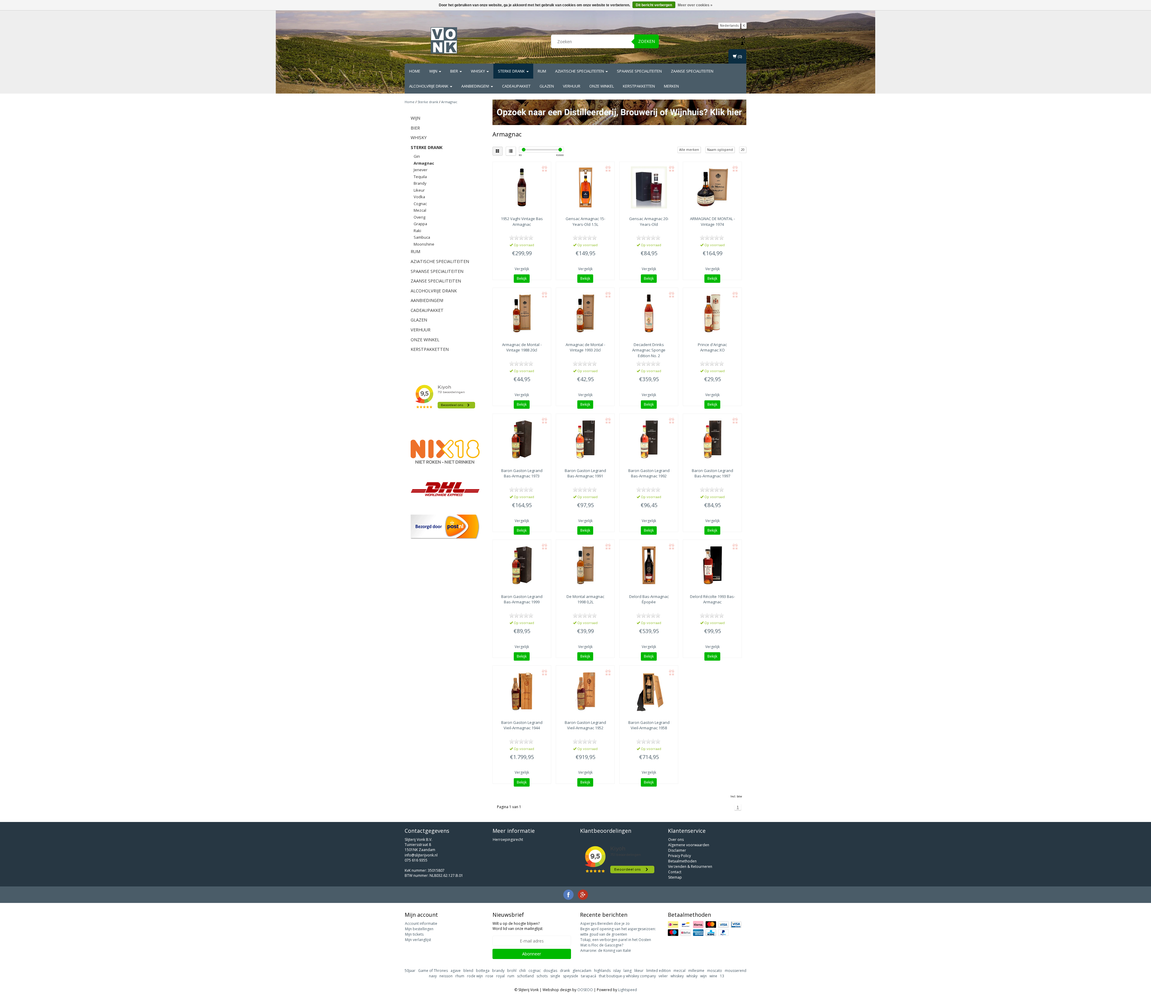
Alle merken (689, 149)
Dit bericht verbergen (654, 5)
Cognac (420, 203)
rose (489, 976)
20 (743, 149)
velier (663, 976)
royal (500, 976)
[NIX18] (445, 452)
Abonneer (531, 954)
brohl (511, 970)
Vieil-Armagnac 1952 (585, 725)
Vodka (419, 196)
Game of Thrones (433, 970)
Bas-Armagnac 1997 (712, 473)
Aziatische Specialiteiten (580, 71)
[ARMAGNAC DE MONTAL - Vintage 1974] (712, 187)
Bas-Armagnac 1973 (522, 473)
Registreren (731, 43)
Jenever (420, 169)
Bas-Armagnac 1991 (585, 473)
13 (722, 976)
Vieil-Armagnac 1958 (649, 725)
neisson (446, 976)
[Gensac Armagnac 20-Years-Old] (649, 187)
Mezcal (420, 210)
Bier (454, 71)
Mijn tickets (414, 934)
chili (522, 970)
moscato (714, 970)
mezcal (680, 970)
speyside (570, 976)
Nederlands (729, 25)
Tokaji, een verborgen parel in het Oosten (615, 939)
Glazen (547, 86)
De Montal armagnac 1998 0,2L (585, 599)
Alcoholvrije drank (429, 86)
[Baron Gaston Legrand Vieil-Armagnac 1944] (522, 691)
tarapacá (588, 976)
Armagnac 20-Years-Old (649, 221)
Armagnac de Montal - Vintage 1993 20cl (585, 347)
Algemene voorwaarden (688, 844)
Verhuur (571, 86)
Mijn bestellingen (419, 928)
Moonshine (424, 244)
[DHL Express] (445, 489)
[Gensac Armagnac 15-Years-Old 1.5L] (585, 187)
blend (468, 970)
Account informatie (421, 923)
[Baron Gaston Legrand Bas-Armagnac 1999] (522, 565)
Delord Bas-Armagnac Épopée (649, 599)
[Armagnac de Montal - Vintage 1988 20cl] (522, 313)
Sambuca (422, 237)
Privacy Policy (679, 855)
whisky (691, 976)
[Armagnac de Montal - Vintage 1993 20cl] (585, 313)
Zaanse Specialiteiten (692, 71)
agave (456, 970)
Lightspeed (627, 989)
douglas (550, 970)
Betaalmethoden (682, 861)
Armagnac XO (712, 347)
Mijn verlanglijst (418, 939)
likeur (639, 970)
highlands (602, 970)
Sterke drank (512, 71)
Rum (542, 71)
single (555, 976)
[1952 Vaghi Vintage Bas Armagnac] (522, 187)
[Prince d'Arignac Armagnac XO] (712, 313)
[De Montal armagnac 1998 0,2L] (585, 565)
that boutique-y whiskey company (627, 976)
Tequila (420, 176)
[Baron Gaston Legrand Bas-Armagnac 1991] (585, 439)
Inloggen (733, 37)
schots (542, 976)
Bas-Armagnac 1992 (649, 473)
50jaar (410, 970)
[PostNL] (445, 527)
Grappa (420, 223)
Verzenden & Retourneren (690, 866)
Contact (674, 871)
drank (565, 970)
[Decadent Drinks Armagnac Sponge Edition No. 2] (649, 313)
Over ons (676, 839)
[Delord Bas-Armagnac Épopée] (649, 565)
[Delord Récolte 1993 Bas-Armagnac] (712, 565)
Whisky (478, 71)
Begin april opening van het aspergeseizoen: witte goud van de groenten (618, 931)
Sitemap (675, 877)
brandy (498, 970)
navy (433, 976)
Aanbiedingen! (475, 86)
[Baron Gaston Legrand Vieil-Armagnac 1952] (585, 691)
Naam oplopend (720, 149)
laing (627, 970)
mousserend (735, 970)
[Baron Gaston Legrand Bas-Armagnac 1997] (712, 439)
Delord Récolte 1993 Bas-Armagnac (712, 599)
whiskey (677, 976)
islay (617, 970)
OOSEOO (585, 989)
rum (510, 976)
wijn (703, 976)
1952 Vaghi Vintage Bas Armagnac (522, 221)
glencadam (582, 970)
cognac (534, 970)
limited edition (658, 970)
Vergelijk (522, 268)
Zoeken (646, 41)
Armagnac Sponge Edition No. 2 (648, 350)
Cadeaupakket (516, 86)
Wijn (433, 71)
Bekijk (522, 278)
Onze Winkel (601, 86)
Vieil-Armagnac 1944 (522, 725)
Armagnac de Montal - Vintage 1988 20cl (522, 347)
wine (713, 976)
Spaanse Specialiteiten (639, 71)
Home (414, 71)
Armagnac (449, 102)
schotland (525, 976)
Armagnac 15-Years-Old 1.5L (585, 221)
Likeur (419, 190)
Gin (417, 156)
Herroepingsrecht (508, 839)
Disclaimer (677, 850)
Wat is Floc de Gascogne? (601, 945)
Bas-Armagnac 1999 (522, 599)
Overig (419, 217)
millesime (696, 970)
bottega (482, 970)
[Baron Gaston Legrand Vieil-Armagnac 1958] (649, 691)
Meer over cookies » (695, 5)
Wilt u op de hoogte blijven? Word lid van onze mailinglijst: (517, 926)
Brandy (420, 183)
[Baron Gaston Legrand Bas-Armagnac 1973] (522, 439)
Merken (671, 86)
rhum (459, 976)
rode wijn (475, 976)
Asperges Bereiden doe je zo (605, 923)
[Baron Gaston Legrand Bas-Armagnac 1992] (649, 439)
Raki (417, 230)
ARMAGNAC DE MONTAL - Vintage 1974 (712, 221)
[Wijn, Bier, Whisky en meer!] (444, 40)
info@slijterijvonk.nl (421, 855)
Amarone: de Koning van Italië (605, 950)
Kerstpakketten (639, 86)
